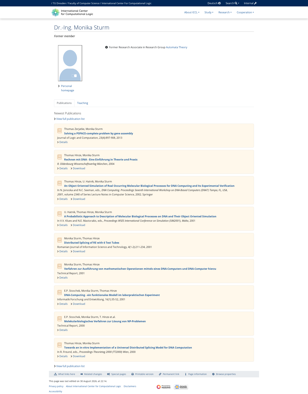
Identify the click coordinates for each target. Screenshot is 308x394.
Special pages (118, 374)
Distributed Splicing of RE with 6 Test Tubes (91, 242)
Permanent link (171, 374)
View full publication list (70, 119)
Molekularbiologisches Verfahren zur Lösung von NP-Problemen (105, 321)
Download (79, 168)
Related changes (93, 374)
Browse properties (226, 374)
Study (208, 12)
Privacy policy (56, 386)
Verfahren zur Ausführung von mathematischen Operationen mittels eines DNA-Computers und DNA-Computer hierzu (140, 269)
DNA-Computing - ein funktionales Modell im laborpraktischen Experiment (112, 295)
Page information (197, 374)
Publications (64, 103)
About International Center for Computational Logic (93, 386)
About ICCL (190, 12)
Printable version (144, 374)
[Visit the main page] (73, 12)
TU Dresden (59, 3)
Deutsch (213, 3)
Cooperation (244, 12)
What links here (66, 374)
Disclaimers (130, 386)
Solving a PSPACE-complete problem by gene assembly (98, 133)
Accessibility (55, 391)
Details (63, 142)
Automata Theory (176, 47)
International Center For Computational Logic (126, 3)
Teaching (82, 103)
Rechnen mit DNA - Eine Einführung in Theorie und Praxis (100, 159)
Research (224, 12)
